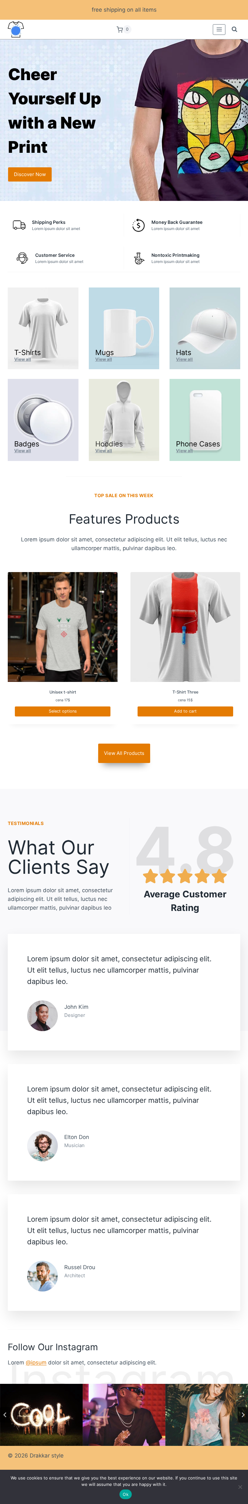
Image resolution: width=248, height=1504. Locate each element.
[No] (240, 1487)
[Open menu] (219, 29)
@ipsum (36, 1362)
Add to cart (185, 711)
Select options (63, 711)
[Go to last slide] (5, 1415)
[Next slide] (243, 1415)
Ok (126, 1494)
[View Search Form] (234, 29)
